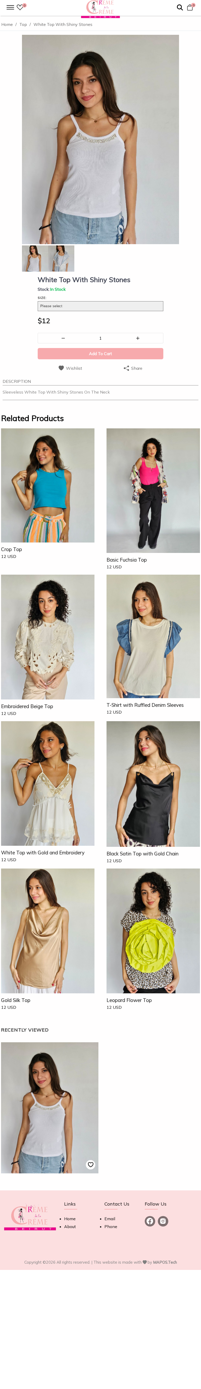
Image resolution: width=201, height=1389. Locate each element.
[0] (20, 8)
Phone (110, 1226)
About (70, 1226)
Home (70, 1218)
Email (109, 1218)
